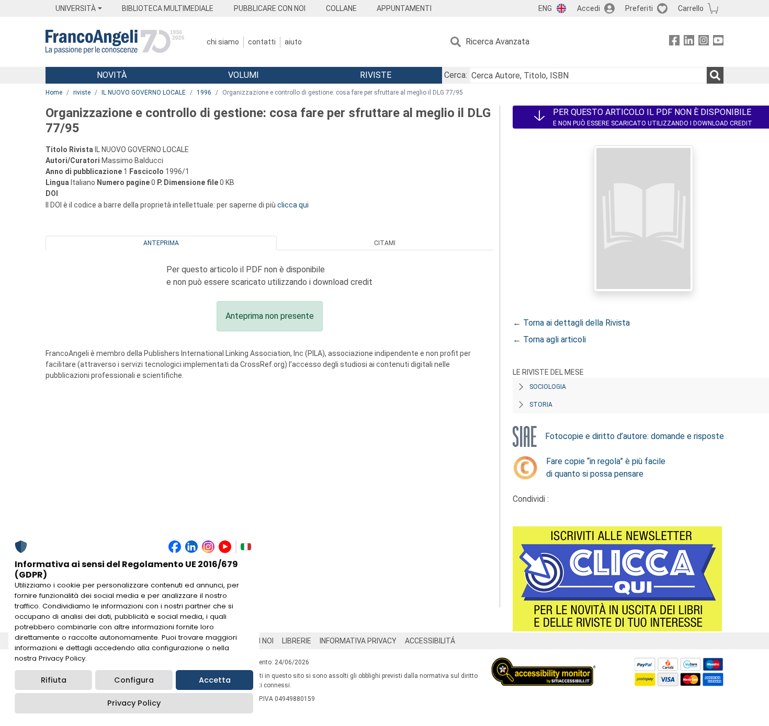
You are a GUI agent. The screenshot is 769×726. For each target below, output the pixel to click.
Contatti (262, 42)
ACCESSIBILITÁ (430, 641)
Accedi (588, 8)
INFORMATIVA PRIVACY (358, 641)
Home (54, 92)
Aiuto (293, 42)
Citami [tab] (384, 243)
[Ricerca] (715, 75)
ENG (545, 8)
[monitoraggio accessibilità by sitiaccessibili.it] (543, 664)
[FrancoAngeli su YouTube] (718, 42)
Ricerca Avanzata (497, 42)
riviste (82, 92)
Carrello (691, 8)
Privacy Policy (134, 703)
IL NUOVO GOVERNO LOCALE (143, 92)
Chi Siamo (223, 42)
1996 (204, 92)
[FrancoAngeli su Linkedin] (689, 42)
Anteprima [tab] (161, 243)
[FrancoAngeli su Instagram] (703, 42)
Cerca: (455, 75)
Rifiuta (53, 680)
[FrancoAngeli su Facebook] (674, 42)
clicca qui (293, 205)
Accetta (215, 680)
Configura (134, 680)
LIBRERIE (296, 641)
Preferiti (639, 8)
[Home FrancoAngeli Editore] (115, 41)
